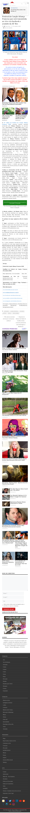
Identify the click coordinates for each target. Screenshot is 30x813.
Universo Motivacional (8, 759)
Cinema (4, 667)
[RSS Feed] (3, 801)
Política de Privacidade (8, 781)
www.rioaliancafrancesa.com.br (11, 292)
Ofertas (4, 717)
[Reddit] (24, 801)
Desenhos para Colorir (7, 683)
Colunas (4, 669)
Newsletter (5, 778)
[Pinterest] (13, 801)
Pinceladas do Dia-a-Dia (8, 724)
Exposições (5, 690)
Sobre (4, 786)
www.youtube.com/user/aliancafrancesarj (12, 298)
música (9, 313)
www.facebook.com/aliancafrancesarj (12, 295)
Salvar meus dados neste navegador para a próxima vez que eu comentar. (14, 605)
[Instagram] (13, 804)
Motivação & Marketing (8, 712)
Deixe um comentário (8, 27)
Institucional (5, 774)
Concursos (5, 745)
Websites (5, 762)
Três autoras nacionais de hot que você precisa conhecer (9, 318)
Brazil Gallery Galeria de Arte (9, 740)
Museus (4, 752)
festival (4, 313)
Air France (6, 311)
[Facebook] (7, 801)
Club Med (22, 311)
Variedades (5, 728)
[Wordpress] (7, 804)
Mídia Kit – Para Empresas (8, 776)
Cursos (4, 674)
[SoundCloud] (10, 804)
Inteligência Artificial (7, 702)
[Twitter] (10, 801)
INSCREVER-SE (6, 750)
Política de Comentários (8, 783)
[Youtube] (20, 801)
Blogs (4, 738)
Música (4, 714)
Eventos (4, 688)
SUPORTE (5, 788)
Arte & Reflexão (6, 662)
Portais (4, 755)
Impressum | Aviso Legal (8, 793)
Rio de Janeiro (16, 313)
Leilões (4, 705)
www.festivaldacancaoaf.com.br (10, 289)
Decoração (5, 678)
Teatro (4, 726)
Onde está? (5, 719)
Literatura (5, 707)
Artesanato (5, 664)
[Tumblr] (3, 804)
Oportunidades (6, 721)
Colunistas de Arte (7, 743)
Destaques (5, 686)
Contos (4, 671)
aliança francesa (14, 311)
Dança (4, 676)
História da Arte (6, 700)
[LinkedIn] (17, 801)
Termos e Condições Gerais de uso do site (12, 790)
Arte (4, 659)
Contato (4, 771)
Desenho (5, 681)
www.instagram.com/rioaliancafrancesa (12, 301)
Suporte (4, 757)
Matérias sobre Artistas (8, 709)
